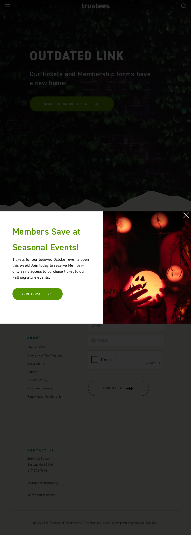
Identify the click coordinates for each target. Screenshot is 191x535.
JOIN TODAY (31, 294)
